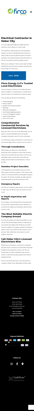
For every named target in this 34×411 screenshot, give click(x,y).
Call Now (14, 76)
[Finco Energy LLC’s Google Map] (22, 364)
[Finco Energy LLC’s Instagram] (11, 364)
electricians (24, 131)
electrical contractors (23, 53)
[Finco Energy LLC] (17, 11)
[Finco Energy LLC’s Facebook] (17, 364)
